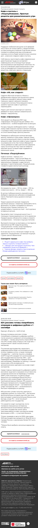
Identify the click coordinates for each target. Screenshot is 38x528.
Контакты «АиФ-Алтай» (10, 466)
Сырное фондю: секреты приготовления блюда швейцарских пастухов (19, 250)
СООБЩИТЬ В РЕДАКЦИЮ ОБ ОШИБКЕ (14, 475)
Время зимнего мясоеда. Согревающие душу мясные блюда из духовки (20, 303)
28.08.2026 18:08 (6, 318)
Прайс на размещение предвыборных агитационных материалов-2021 (15, 472)
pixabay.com (5, 43)
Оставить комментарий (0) (19, 265)
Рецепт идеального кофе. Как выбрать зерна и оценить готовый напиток (18, 243)
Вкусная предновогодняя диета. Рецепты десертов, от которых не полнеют (19, 298)
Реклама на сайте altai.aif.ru (12, 469)
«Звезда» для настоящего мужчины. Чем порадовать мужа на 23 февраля (18, 246)
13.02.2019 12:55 (5, 7)
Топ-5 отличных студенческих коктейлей (19, 308)
